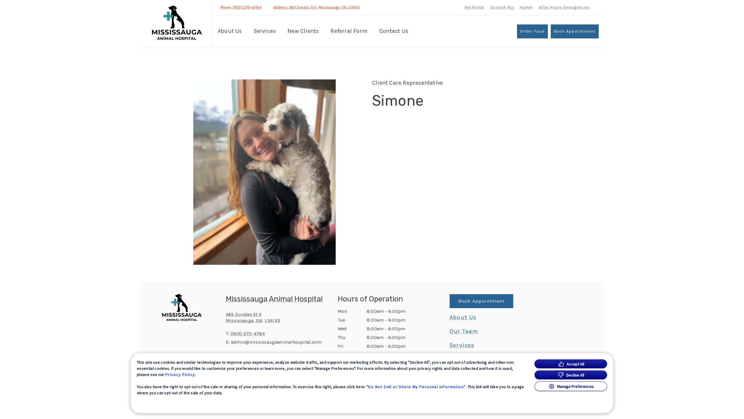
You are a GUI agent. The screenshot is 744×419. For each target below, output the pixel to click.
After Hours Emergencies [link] (564, 7)
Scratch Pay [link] (502, 7)
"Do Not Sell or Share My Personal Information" (416, 386)
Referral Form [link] (349, 31)
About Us (230, 31)
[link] (177, 23)
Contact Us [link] (393, 31)
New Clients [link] (303, 31)
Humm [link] (526, 7)
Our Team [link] (464, 331)
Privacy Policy (180, 374)
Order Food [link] (532, 31)
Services (265, 31)
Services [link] (462, 345)
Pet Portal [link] (474, 7)
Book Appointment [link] (575, 31)
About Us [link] (463, 317)
